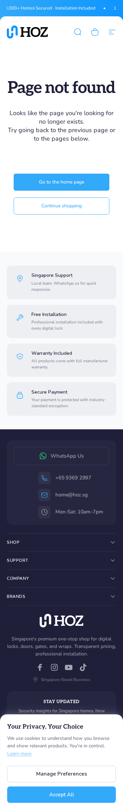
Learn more (19, 753)
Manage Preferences (61, 773)
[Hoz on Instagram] (54, 667)
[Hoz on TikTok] (83, 667)
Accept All (61, 794)
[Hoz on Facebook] (40, 667)
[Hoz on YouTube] (68, 667)
